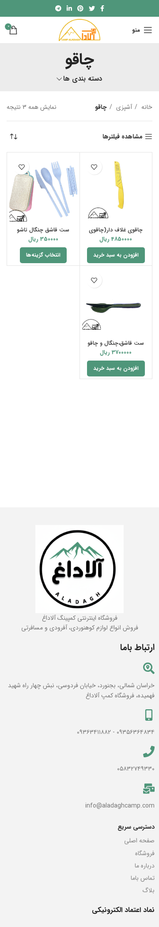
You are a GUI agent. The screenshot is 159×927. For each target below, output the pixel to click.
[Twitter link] (92, 8)
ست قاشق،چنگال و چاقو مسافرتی (115, 346)
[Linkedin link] (69, 8)
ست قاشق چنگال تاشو (43, 230)
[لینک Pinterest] (80, 8)
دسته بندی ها (82, 79)
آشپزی (123, 107)
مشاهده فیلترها (122, 137)
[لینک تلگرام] (58, 8)
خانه (146, 107)
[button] (116, 255)
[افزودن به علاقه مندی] (94, 167)
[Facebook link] (102, 8)
